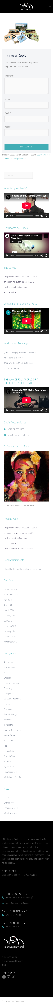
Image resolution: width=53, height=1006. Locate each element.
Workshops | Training (13, 777)
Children (7, 677)
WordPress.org (10, 813)
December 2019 (10, 589)
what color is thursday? (14, 357)
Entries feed (9, 802)
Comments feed (11, 807)
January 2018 (9, 631)
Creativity (8, 688)
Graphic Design (10, 714)
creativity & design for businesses (18, 362)
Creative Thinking (11, 682)
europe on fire (10, 292)
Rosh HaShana (10, 756)
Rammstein (9, 750)
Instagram (8, 724)
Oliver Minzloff (10, 568)
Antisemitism (9, 667)
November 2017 (10, 641)
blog (4, 964)
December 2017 (10, 636)
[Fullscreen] (46, 216)
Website (8, 126)
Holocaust (8, 719)
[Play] (7, 216)
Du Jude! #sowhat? (12, 698)
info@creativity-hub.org (18, 434)
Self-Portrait (9, 761)
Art (5, 672)
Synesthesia (9, 766)
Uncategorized (10, 771)
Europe (7, 703)
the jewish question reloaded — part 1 (20, 276)
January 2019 (9, 615)
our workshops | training (12, 960)
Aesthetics (8, 661)
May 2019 (8, 599)
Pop (5, 745)
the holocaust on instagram (16, 286)
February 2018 (10, 625)
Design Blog (9, 693)
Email (8, 113)
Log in (6, 797)
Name (8, 99)
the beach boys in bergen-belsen (18, 548)
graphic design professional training (20, 352)
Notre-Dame (9, 735)
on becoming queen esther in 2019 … (20, 281)
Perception (9, 740)
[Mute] (41, 216)
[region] (26, 480)
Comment (9, 75)
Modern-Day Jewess (12, 730)
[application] (26, 205)
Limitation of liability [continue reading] (19, 874)
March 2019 (9, 610)
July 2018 (8, 620)
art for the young (11, 367)
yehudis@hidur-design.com (18, 903)
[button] (26, 245)
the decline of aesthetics (30, 568)
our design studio (9, 956)
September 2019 (11, 594)
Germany (8, 709)
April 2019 (8, 605)
